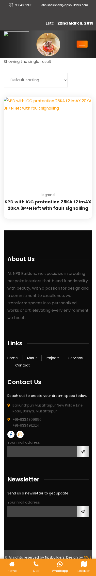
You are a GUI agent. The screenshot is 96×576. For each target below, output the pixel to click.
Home (12, 357)
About (32, 357)
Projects (53, 357)
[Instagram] (53, 13)
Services (75, 357)
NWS (88, 557)
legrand (48, 194)
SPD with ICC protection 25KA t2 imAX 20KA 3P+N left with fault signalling (48, 205)
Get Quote (82, 97)
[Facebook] (45, 13)
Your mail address (23, 442)
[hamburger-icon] (82, 44)
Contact (22, 365)
